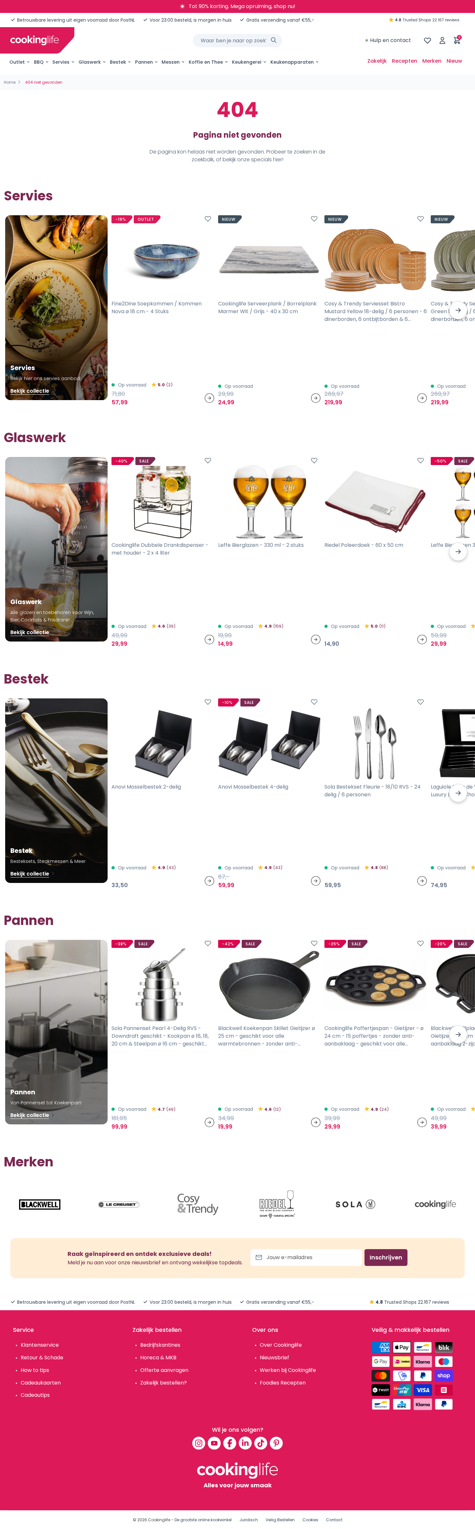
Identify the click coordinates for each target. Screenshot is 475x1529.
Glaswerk (90, 62)
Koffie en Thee (206, 62)
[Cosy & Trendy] (198, 1204)
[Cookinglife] (34, 40)
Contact (334, 1520)
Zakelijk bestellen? (163, 1382)
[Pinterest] (276, 1443)
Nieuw (454, 61)
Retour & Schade (42, 1357)
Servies (60, 62)
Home (10, 82)
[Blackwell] (40, 1204)
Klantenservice (40, 1345)
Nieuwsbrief (274, 1357)
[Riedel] (277, 1204)
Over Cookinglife (281, 1345)
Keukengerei (246, 62)
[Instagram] (198, 1443)
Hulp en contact (390, 40)
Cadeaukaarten (41, 1382)
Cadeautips (35, 1395)
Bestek (118, 62)
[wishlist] (427, 40)
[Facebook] (229, 1443)
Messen (171, 62)
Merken (431, 61)
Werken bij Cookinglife (288, 1370)
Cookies (310, 1520)
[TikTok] (260, 1443)
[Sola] (356, 1204)
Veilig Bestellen (280, 1520)
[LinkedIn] (245, 1443)
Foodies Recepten (283, 1382)
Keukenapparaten (292, 62)
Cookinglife (159, 1520)
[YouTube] (214, 1443)
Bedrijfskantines (160, 1345)
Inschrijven (386, 1257)
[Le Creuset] (119, 1204)
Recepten (404, 61)
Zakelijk (377, 61)
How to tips (35, 1370)
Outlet (17, 62)
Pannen (144, 62)
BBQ (39, 62)
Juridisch (248, 1520)
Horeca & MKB (158, 1357)
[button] (458, 310)
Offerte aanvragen (164, 1370)
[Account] (442, 40)
